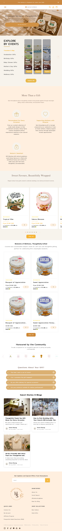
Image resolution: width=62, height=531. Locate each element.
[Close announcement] (58, 2)
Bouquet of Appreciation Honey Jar (15, 323)
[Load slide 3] (29, 232)
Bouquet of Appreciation (15, 282)
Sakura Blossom (38, 219)
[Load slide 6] (34, 232)
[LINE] (14, 528)
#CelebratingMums (37, 498)
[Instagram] (5, 528)
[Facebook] (8, 528)
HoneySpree (10, 525)
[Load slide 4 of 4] (34, 33)
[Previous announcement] (4, 2)
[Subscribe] (47, 480)
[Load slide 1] (25, 232)
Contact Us (7, 510)
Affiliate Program (9, 516)
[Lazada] (20, 528)
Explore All (31, 80)
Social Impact (36, 495)
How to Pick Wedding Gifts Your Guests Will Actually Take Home (44, 420)
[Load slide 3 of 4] (32, 33)
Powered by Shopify (18, 525)
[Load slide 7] (36, 232)
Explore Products (22, 24)
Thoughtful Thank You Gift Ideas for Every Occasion (15, 419)
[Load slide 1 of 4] (28, 33)
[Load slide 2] (27, 232)
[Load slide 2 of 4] (30, 33)
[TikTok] (11, 528)
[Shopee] (17, 528)
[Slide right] (40, 232)
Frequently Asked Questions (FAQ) (14, 519)
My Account (7, 513)
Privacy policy (35, 525)
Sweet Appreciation (41, 282)
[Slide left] (22, 232)
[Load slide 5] (32, 232)
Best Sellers (35, 510)
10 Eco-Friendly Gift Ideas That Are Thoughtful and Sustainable (15, 455)
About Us (34, 492)
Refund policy (27, 525)
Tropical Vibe (8, 219)
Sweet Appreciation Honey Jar (43, 323)
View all (31, 236)
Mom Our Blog (36, 501)
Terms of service (44, 525)
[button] (5, 7)
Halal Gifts (35, 513)
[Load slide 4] (31, 232)
